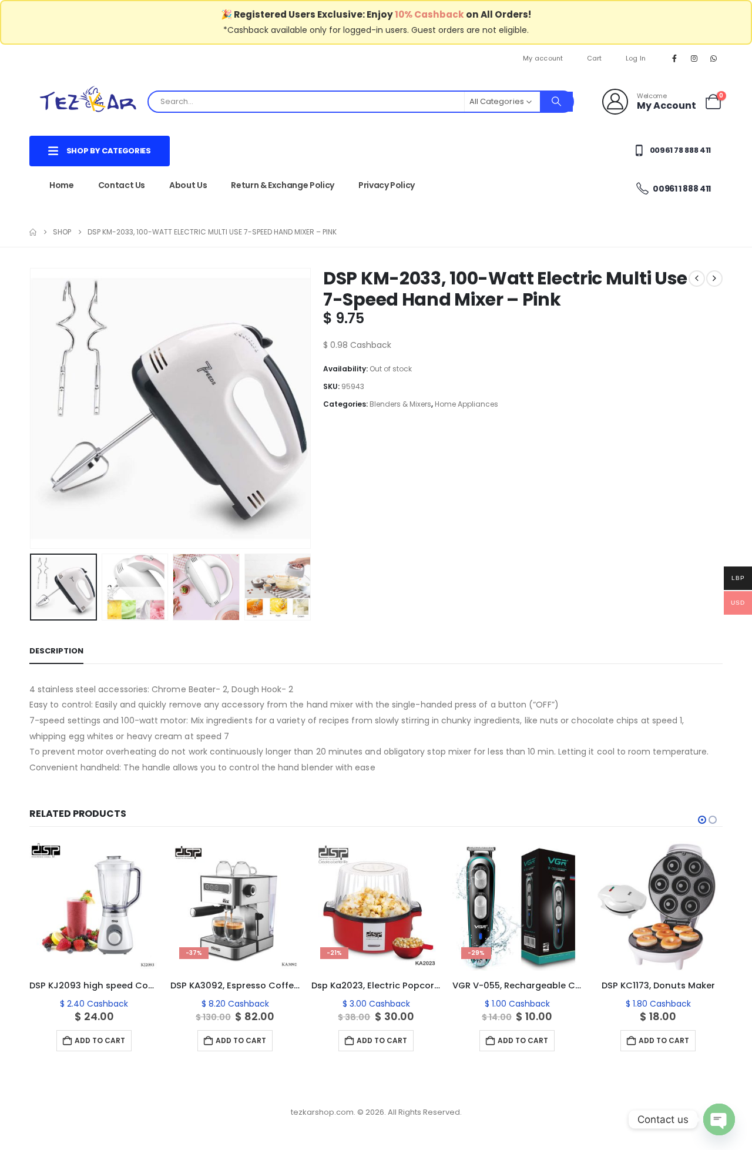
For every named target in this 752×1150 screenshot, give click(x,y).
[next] (714, 278)
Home (61, 185)
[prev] (697, 278)
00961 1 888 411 (681, 189)
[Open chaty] (719, 1119)
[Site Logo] (88, 101)
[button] (32, 408)
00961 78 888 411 (679, 150)
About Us (188, 185)
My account (543, 58)
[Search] (556, 102)
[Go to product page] (94, 906)
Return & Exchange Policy (282, 185)
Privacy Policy (386, 185)
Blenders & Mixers (400, 404)
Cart (594, 58)
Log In (636, 58)
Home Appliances (466, 404)
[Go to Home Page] (32, 232)
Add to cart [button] (100, 1040)
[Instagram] (694, 58)
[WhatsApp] (714, 58)
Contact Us (122, 185)
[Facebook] (674, 58)
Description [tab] (56, 650)
